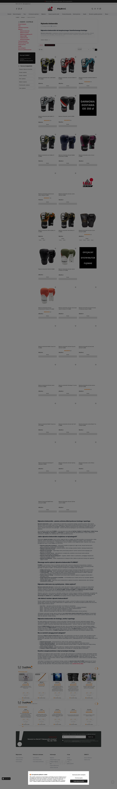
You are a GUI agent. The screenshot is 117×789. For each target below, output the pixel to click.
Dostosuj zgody (79, 778)
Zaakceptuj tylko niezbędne (78, 774)
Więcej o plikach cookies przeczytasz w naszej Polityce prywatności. (49, 781)
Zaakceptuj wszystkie (79, 781)
